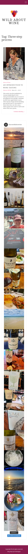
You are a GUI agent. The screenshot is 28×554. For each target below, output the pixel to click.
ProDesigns (17, 551)
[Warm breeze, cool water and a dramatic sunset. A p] (14, 137)
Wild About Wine (14, 21)
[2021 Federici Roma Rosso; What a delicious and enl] (14, 420)
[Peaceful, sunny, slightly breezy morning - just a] (14, 319)
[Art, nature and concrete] (14, 178)
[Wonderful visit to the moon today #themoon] (14, 460)
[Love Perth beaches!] (14, 480)
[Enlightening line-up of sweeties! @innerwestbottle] (14, 198)
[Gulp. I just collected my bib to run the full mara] (14, 238)
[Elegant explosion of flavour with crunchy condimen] (14, 299)
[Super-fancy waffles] (14, 501)
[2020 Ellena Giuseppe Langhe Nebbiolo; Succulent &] (14, 400)
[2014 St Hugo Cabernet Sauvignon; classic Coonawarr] (14, 521)
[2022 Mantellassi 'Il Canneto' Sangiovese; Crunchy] (14, 359)
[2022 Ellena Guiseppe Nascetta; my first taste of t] (14, 158)
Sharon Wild (7, 90)
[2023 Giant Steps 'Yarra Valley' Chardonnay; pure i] (14, 258)
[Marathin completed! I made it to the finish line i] (14, 218)
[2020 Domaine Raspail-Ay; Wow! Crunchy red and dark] (14, 339)
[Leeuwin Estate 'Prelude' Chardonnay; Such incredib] (14, 440)
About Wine (6, 82)
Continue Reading (19, 111)
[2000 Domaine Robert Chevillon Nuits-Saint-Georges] (14, 279)
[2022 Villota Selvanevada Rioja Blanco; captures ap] (14, 380)
